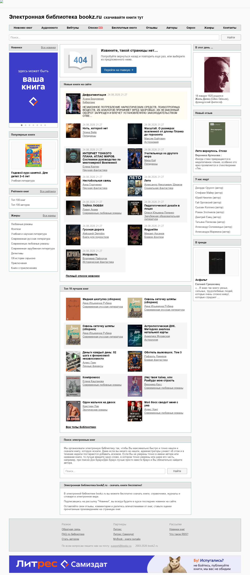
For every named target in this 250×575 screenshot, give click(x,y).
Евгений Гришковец (207, 284)
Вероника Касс (153, 384)
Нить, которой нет (95, 128)
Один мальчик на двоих (99, 402)
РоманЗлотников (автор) (209, 212)
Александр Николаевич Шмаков (163, 184)
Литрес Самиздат (123, 534)
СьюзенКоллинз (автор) (209, 207)
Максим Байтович (154, 138)
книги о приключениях (24, 268)
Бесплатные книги (124, 27)
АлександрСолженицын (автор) (213, 226)
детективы (17, 253)
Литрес (117, 529)
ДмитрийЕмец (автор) (208, 217)
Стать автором (70, 539)
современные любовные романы (30, 243)
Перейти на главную (117, 70)
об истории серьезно (23, 258)
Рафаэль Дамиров (155, 356)
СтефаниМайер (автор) (208, 192)
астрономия (151, 142)
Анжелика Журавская (157, 336)
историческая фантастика (98, 261)
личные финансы (93, 366)
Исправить (90, 254)
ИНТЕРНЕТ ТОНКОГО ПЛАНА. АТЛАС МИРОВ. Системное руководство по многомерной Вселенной (102, 158)
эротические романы (95, 409)
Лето (147, 180)
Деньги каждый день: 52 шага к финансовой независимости (99, 355)
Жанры (209, 27)
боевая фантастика (156, 359)
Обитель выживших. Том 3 (163, 352)
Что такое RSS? (178, 534)
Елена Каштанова (93, 381)
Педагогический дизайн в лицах (162, 207)
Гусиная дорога (93, 229)
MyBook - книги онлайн (126, 539)
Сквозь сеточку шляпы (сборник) (160, 301)
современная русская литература (30, 238)
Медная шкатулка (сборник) (102, 299)
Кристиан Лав (91, 406)
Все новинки (48, 47)
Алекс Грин (89, 362)
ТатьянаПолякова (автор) (210, 222)
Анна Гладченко (92, 184)
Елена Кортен (91, 166)
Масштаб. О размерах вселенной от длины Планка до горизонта (164, 131)
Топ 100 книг (18, 199)
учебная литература (22, 180)
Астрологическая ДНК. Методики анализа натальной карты (160, 329)
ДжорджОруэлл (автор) (209, 187)
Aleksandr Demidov (94, 233)
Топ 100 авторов (20, 204)
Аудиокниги (49, 27)
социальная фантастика (158, 188)
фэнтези (16, 229)
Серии (191, 27)
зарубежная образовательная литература (162, 218)
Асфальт (201, 279)
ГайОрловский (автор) (208, 202)
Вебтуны (73, 27)
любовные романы (22, 224)
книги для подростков (96, 237)
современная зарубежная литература (32, 248)
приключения (19, 263)
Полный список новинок (83, 275)
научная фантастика (95, 170)
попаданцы (89, 135)
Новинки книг (23, 27)
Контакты (229, 27)
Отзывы (151, 27)
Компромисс (91, 377)
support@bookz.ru (121, 545)
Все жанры (49, 215)
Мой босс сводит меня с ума (161, 404)
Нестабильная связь (97, 180)
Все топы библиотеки (81, 427)
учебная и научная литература (28, 233)
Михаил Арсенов (154, 233)
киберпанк (89, 102)
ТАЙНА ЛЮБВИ (93, 205)
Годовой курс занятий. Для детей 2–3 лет (29, 174)
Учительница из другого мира (161, 155)
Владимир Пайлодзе (95, 258)
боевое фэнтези (154, 237)
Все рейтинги (48, 191)
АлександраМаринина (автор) (212, 231)
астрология (151, 339)
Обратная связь (71, 529)
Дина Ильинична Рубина (97, 303)
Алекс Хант (151, 409)
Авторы (171, 27)
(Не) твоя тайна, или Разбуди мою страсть (159, 379)
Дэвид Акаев (90, 209)
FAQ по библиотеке (73, 534)
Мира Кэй (150, 160)
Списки (93, 27)
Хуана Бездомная (93, 98)
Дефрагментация (94, 94)
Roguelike (151, 229)
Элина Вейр (90, 132)
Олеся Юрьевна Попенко (159, 212)
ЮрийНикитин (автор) (208, 197)
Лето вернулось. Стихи (211, 150)
